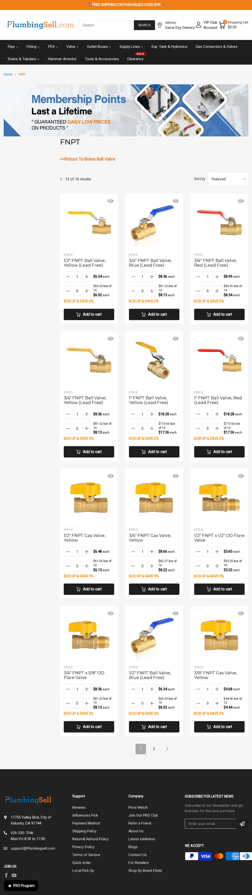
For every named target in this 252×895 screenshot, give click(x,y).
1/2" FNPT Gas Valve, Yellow (85, 538)
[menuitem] (13, 46)
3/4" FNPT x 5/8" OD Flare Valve (84, 675)
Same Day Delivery (180, 27)
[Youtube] (14, 875)
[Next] (167, 749)
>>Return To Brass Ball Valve (87, 159)
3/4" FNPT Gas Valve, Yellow (150, 538)
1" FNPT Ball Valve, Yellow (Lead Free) (148, 400)
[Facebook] (6, 875)
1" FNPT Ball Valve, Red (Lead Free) (218, 400)
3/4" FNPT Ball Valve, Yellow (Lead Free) (85, 400)
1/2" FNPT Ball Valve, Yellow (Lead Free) (85, 263)
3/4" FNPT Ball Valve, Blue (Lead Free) (150, 263)
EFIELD (68, 254)
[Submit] (242, 824)
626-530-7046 (22, 833)
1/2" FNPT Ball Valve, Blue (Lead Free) (150, 675)
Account (210, 27)
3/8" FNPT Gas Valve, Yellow (215, 675)
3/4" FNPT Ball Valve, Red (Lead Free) (215, 263)
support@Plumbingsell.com (33, 848)
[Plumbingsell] (41, 25)
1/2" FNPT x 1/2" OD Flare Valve (219, 538)
